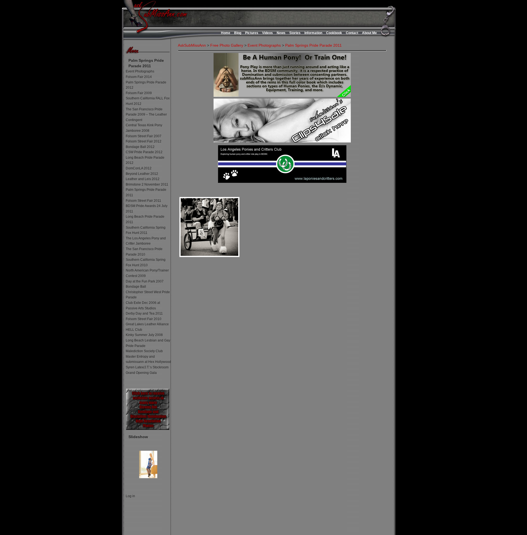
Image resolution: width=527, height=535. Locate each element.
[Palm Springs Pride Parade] (209, 227)
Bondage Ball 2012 (140, 147)
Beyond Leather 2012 (142, 174)
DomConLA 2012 (139, 168)
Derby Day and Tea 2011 (144, 313)
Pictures (251, 33)
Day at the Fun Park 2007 (145, 281)
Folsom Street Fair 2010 (143, 319)
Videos (267, 33)
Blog (237, 33)
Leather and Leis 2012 (142, 179)
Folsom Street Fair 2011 (143, 201)
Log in (130, 496)
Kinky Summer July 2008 (144, 335)
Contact (352, 33)
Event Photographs (140, 71)
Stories (295, 33)
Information (313, 33)
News (281, 33)
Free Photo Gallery (226, 45)
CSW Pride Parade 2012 (144, 152)
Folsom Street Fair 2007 (143, 136)
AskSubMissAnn (192, 45)
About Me (369, 33)
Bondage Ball (136, 286)
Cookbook (334, 33)
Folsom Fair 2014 (139, 77)
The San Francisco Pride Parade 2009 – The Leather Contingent (146, 114)
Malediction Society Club (144, 351)
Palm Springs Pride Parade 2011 (313, 45)
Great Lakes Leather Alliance (147, 324)
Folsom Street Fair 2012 (143, 141)
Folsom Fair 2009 (139, 93)
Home (225, 33)
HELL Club (134, 330)
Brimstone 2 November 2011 (147, 184)
